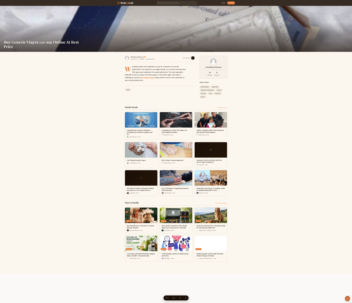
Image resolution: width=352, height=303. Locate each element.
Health (9, 8)
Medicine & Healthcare (207, 90)
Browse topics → (222, 107)
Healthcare (215, 87)
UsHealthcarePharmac (137, 57)
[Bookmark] (180, 298)
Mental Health (205, 87)
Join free (231, 3)
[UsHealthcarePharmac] (127, 58)
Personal (217, 93)
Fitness (219, 90)
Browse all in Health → (221, 203)
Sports (203, 97)
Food (210, 93)
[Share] (185, 298)
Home (4, 8)
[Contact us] (347, 298)
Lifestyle (203, 93)
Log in (223, 3)
